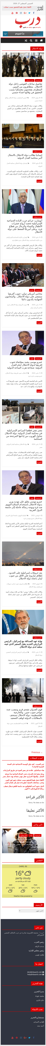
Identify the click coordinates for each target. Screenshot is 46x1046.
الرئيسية (38, 80)
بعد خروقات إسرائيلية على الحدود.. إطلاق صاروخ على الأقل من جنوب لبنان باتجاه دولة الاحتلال (25, 575)
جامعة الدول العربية (11, 515)
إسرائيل (24, 652)
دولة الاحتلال (12, 98)
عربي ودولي (29, 80)
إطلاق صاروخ (24, 584)
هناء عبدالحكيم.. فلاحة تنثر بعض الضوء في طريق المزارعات (23, 770)
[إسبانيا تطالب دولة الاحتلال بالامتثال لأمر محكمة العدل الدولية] (23, 125)
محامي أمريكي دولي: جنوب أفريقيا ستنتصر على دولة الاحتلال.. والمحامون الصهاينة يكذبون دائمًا (23, 296)
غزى (29, 376)
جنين (11, 723)
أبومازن (25, 237)
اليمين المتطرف (22, 98)
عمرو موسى (38, 376)
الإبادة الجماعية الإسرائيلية (14, 237)
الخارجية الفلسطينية (20, 723)
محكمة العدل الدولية (13, 444)
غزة (20, 240)
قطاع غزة (15, 240)
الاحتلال (25, 373)
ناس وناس (30, 838)
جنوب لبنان (15, 584)
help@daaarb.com (34, 974)
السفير (9, 652)
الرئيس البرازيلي (16, 652)
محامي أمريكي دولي (36, 308)
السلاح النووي (22, 515)
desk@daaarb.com (34, 972)
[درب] (41, 40)
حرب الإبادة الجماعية (36, 240)
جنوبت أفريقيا (23, 305)
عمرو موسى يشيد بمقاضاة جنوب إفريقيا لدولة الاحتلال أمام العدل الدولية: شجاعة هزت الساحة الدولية (24, 365)
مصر (32, 359)
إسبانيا (25, 163)
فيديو (31, 290)
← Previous (37, 752)
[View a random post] (26, 40)
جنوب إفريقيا (18, 373)
